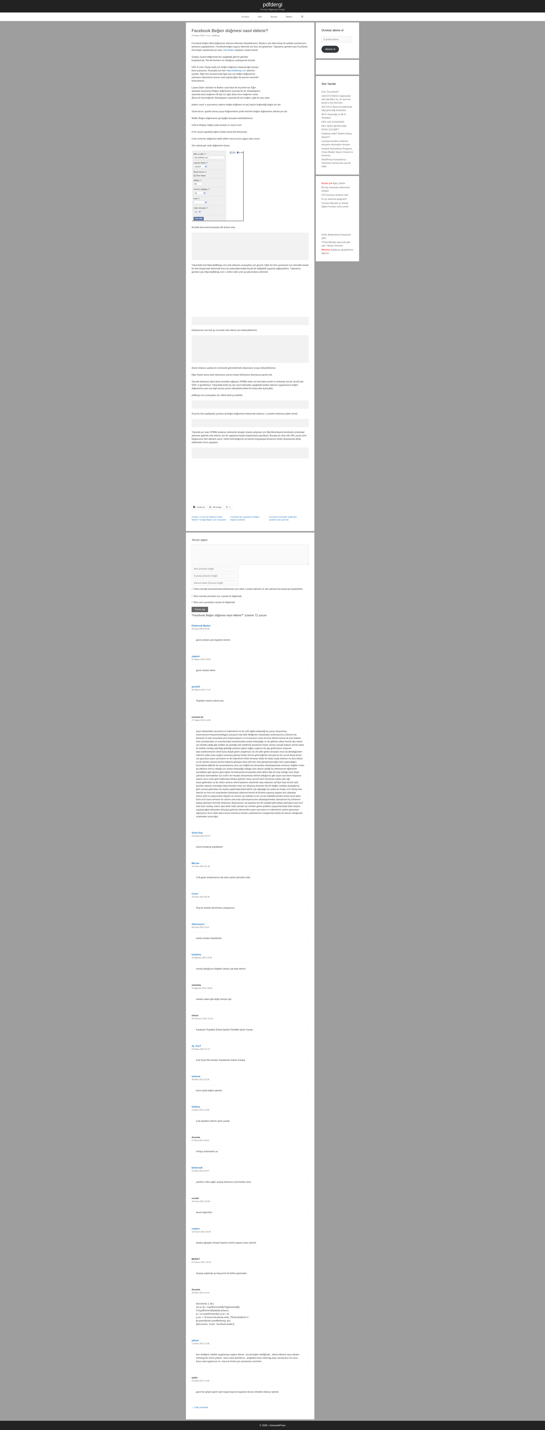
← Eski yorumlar (200, 1407)
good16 (196, 686)
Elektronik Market (201, 626)
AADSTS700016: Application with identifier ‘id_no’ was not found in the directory (336, 99)
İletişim (289, 16)
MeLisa (195, 863)
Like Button (228, 50)
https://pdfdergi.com (236, 70)
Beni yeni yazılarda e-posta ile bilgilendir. (214, 602)
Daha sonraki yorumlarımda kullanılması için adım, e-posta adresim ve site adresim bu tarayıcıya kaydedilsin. (248, 589)
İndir (260, 16)
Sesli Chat (197, 833)
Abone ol (330, 49)
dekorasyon (198, 924)
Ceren (195, 894)
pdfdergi (272, 5)
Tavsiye (273, 16)
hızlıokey (196, 954)
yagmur (196, 656)
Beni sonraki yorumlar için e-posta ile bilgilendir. (218, 596)
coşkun (196, 1228)
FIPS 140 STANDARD (332, 122)
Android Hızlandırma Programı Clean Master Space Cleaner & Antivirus (337, 152)
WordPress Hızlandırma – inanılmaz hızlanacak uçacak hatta (336, 163)
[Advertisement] (285, 75)
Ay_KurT (196, 1046)
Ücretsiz (245, 16)
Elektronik (197, 1168)
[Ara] (302, 16)
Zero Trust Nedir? (330, 92)
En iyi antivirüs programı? (334, 199)
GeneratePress (278, 1425)
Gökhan (196, 1107)
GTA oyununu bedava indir (334, 195)
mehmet (196, 1076)
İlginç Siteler (339, 183)
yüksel (195, 1340)
